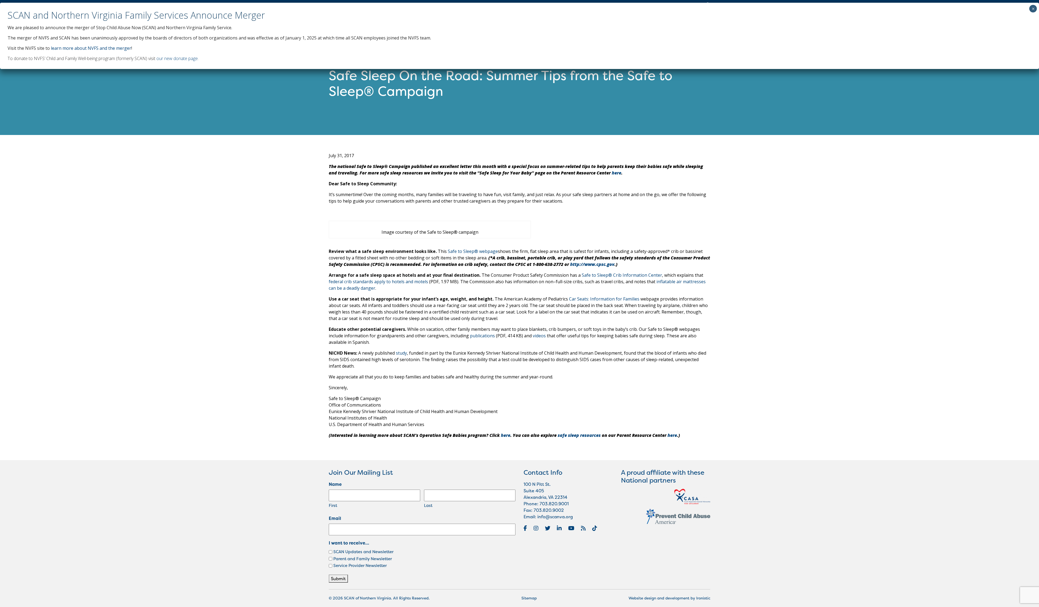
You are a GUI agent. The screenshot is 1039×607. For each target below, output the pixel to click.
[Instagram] (536, 528)
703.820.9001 (554, 504)
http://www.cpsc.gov (592, 264)
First (333, 505)
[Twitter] (547, 528)
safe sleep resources (579, 435)
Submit (338, 579)
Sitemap (529, 598)
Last (428, 505)
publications (482, 336)
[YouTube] (571, 528)
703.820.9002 (549, 510)
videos (539, 336)
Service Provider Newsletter (360, 565)
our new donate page (177, 58)
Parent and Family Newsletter (362, 559)
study (401, 353)
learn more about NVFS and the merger (91, 48)
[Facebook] (525, 528)
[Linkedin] (559, 528)
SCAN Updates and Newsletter (363, 552)
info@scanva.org (555, 517)
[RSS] (583, 528)
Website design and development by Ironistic (669, 598)
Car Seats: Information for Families (604, 299)
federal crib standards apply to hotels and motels (378, 282)
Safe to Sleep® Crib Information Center (622, 275)
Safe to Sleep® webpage (473, 251)
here (616, 173)
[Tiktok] (594, 528)
